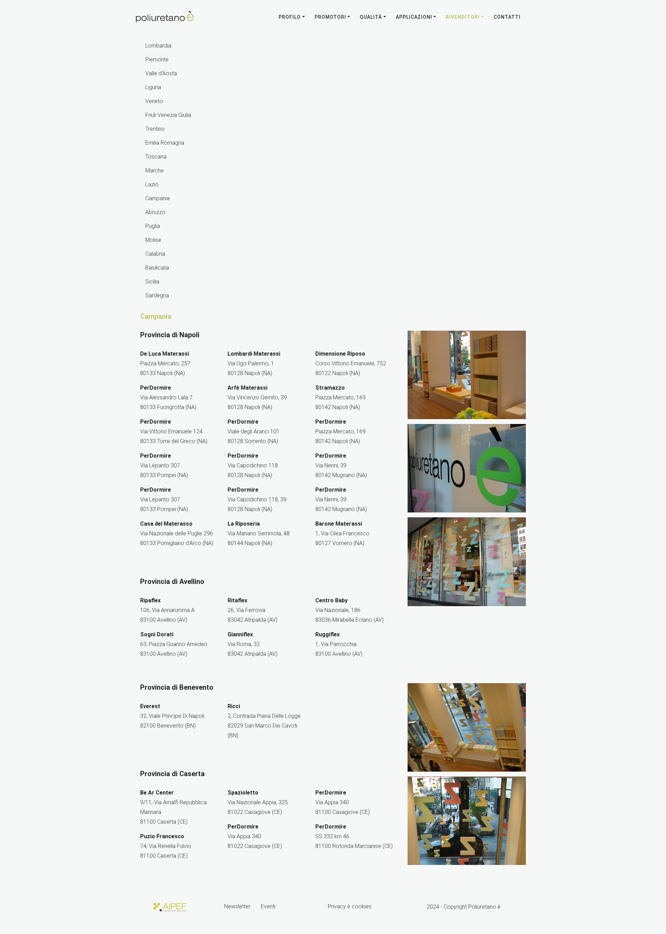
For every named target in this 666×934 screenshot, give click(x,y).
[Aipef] (169, 906)
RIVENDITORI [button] (463, 17)
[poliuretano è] (165, 17)
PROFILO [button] (290, 17)
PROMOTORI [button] (330, 17)
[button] (373, 17)
